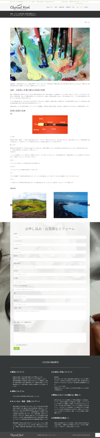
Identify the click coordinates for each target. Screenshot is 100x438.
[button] (11, 205)
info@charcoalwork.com (49, 1)
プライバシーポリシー (53, 435)
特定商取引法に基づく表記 (33, 417)
